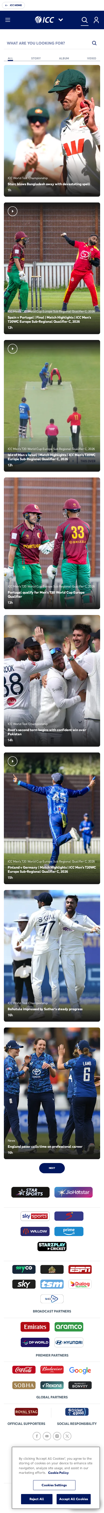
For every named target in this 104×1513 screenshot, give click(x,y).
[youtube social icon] (47, 1436)
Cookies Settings (54, 1485)
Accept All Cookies (73, 1499)
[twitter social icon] (67, 1436)
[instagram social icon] (57, 1436)
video (91, 58)
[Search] (85, 20)
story (36, 58)
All (10, 58)
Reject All (37, 1499)
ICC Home (16, 5)
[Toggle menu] (8, 20)
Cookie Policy (58, 1473)
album (64, 58)
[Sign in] (96, 20)
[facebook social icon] (37, 1436)
